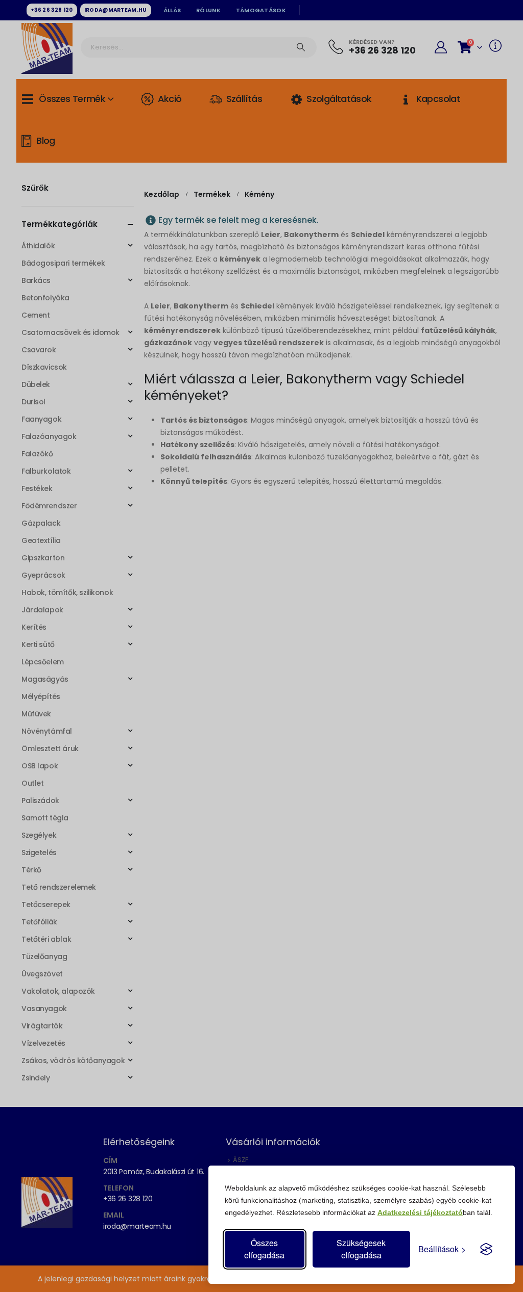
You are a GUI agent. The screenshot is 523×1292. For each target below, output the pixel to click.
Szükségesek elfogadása (361, 1249)
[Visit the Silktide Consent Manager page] (486, 1249)
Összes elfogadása (264, 1249)
